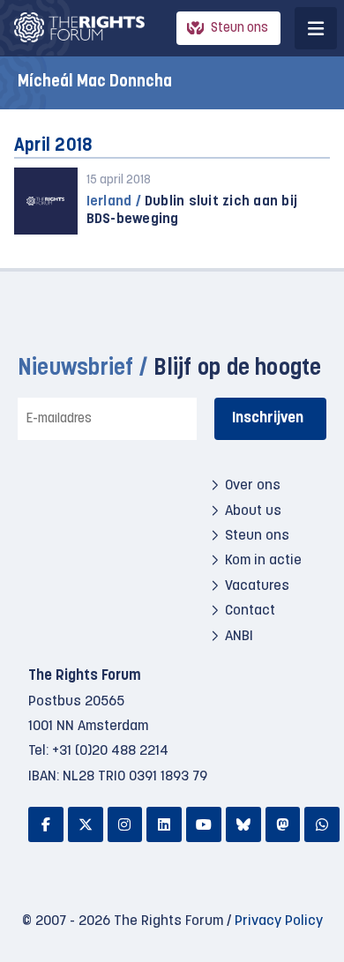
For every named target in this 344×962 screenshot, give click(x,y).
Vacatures (257, 586)
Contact (250, 611)
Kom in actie (263, 561)
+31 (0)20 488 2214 (110, 751)
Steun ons (239, 28)
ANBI (239, 637)
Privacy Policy (279, 921)
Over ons (252, 486)
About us (253, 511)
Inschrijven (267, 418)
